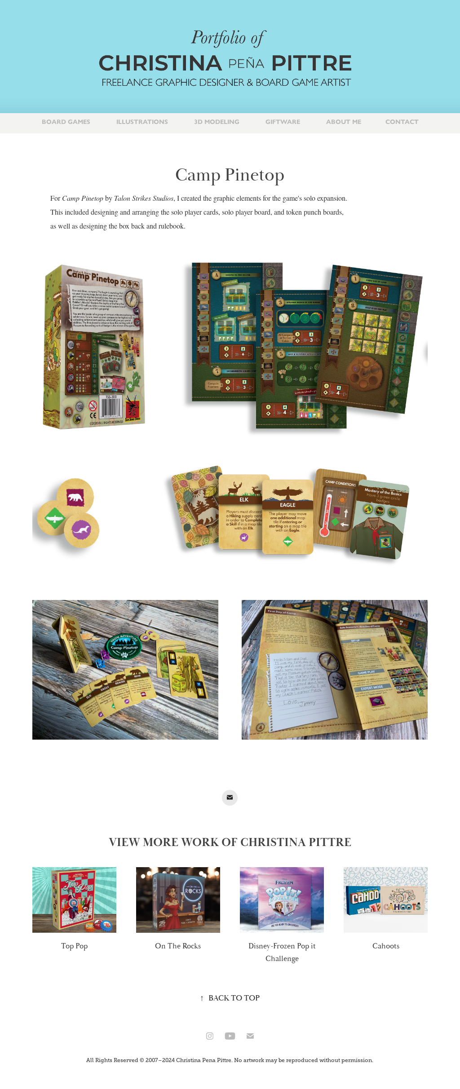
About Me (343, 122)
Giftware (282, 122)
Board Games (66, 122)
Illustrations (142, 122)
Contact (402, 122)
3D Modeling (216, 122)
